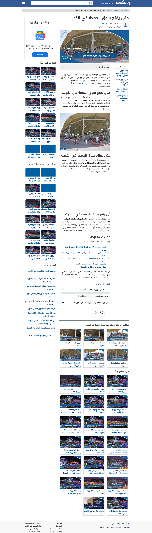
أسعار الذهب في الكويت (32, 528)
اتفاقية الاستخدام (56, 531)
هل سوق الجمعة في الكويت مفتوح (121, 82)
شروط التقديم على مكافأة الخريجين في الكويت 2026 (40, 303)
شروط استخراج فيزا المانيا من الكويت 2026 (41, 329)
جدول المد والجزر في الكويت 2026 (42, 335)
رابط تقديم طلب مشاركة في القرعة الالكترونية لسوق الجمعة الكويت (84, 254)
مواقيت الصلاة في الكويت (32, 523)
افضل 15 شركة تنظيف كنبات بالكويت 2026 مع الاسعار (41, 280)
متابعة (40, 54)
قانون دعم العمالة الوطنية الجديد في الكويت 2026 (41, 288)
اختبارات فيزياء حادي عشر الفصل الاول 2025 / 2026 (41, 295)
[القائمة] (23, 3)
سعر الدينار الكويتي (34, 531)
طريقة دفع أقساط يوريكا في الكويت (41, 308)
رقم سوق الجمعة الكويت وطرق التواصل (122, 73)
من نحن (59, 523)
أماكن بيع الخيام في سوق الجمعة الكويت (91, 264)
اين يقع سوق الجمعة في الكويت (122, 98)
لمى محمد (103, 23)
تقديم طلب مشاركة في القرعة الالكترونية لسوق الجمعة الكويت (85, 249)
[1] (104, 108)
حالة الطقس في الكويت (32, 526)
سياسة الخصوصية (56, 528)
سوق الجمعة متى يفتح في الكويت (93, 267)
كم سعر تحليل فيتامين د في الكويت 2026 (42, 273)
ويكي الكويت (80, 83)
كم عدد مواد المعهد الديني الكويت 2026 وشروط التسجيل (42, 322)
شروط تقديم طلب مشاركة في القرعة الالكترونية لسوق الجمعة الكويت (83, 260)
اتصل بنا (59, 526)
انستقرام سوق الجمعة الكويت (122, 90)
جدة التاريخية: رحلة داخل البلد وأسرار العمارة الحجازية (42, 314)
